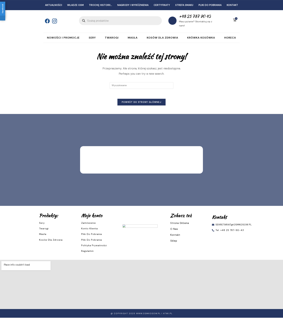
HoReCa (230, 37)
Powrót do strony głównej (141, 102)
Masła (133, 37)
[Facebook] (46, 20)
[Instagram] (53, 20)
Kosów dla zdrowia (162, 37)
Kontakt (232, 5)
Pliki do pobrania (210, 5)
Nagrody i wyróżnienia (133, 5)
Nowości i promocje (63, 37)
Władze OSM (75, 5)
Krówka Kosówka (201, 37)
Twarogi (112, 37)
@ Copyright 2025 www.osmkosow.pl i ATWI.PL (141, 313)
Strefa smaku (184, 5)
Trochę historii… (100, 5)
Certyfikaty (162, 5)
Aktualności (53, 5)
